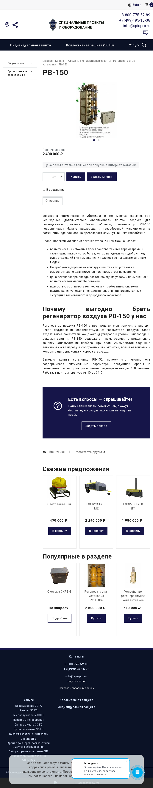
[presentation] (51, 113)
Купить (96, 618)
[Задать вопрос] (145, 33)
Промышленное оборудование (17, 73)
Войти (136, 5)
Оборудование (16, 63)
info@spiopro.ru (76, 676)
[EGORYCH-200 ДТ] (133, 488)
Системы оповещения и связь (28, 733)
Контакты (76, 656)
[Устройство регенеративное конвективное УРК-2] (133, 575)
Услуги (29, 700)
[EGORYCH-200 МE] (96, 488)
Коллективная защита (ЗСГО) (90, 45)
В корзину (59, 531)
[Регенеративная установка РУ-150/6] (96, 575)
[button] (94, 140)
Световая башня (59, 504)
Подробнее (59, 618)
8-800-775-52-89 (76, 664)
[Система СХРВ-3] (59, 575)
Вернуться (57, 452)
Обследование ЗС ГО (28, 705)
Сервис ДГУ (28, 738)
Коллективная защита (76, 700)
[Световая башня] (59, 488)
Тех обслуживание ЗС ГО (29, 715)
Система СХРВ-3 (59, 591)
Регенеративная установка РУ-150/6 (96, 596)
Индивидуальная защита (30, 45)
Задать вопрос (96, 426)
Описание (53, 200)
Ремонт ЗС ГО (29, 710)
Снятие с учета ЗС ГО (29, 724)
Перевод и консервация (28, 719)
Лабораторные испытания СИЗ (29, 751)
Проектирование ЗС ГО (28, 729)
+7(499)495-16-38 (76, 669)
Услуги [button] (134, 45)
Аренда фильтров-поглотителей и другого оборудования (28, 745)
